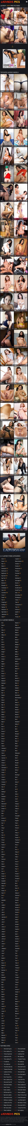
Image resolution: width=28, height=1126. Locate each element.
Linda (3, 1020)
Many (3, 1040)
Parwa (17, 827)
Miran (17, 668)
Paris (17, 825)
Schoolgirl (18, 580)
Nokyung (17, 753)
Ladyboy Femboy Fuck (9, 1071)
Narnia (17, 717)
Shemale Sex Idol (8, 1097)
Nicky (16, 736)
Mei (16, 637)
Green (3, 876)
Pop (16, 868)
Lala (2, 1004)
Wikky (17, 1008)
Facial (3, 597)
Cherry (3, 765)
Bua (2, 743)
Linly (2, 1023)
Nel (16, 729)
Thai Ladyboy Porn (8, 1059)
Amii (2, 644)
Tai (16, 953)
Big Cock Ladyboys (8, 1095)
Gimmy (3, 859)
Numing (17, 774)
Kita (2, 987)
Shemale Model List (22, 1048)
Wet (16, 614)
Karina (3, 965)
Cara (3, 753)
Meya (17, 642)
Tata (17, 963)
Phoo (16, 844)
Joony (3, 943)
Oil (16, 789)
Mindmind (18, 659)
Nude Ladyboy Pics (22, 1084)
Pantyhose (18, 568)
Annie (3, 659)
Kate (2, 972)
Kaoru (3, 963)
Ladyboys (20, 1077)
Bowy (3, 738)
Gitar (3, 864)
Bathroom (4, 571)
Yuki (16, 1037)
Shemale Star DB (8, 1082)
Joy (2, 946)
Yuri (16, 1040)
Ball (2, 685)
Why (16, 1004)
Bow (2, 736)
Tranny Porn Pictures (23, 1107)
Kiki (2, 982)
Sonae (17, 924)
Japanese (4, 614)
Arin (3, 666)
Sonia (17, 926)
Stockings (18, 597)
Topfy (17, 979)
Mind (16, 656)
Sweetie (17, 948)
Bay (2, 697)
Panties (17, 566)
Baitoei (3, 680)
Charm (3, 760)
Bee (3, 704)
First (3, 837)
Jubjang (3, 948)
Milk (16, 649)
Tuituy (17, 982)
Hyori (3, 893)
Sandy (17, 900)
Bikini (3, 580)
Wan (16, 999)
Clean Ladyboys (7, 1110)
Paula (17, 835)
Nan (16, 700)
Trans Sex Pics (21, 1079)
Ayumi (3, 678)
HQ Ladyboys (21, 1061)
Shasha (17, 909)
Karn (3, 967)
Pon (16, 859)
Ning (17, 741)
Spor (16, 934)
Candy (3, 750)
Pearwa (17, 840)
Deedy (3, 799)
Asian (4, 561)
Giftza (3, 854)
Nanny (17, 712)
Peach (17, 837)
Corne (3, 777)
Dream (3, 808)
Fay (2, 832)
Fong (3, 842)
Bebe (3, 702)
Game (3, 847)
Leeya (3, 1011)
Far (2, 830)
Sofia (16, 919)
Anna (3, 656)
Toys (17, 607)
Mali (2, 1033)
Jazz (3, 919)
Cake (3, 745)
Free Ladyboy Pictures (9, 1051)
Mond (17, 678)
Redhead (18, 578)
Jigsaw (3, 936)
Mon (16, 676)
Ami (2, 642)
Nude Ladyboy (7, 1089)
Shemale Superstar (8, 1048)
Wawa (17, 1001)
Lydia (3, 1028)
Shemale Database (8, 1084)
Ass (3, 563)
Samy (17, 897)
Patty (17, 832)
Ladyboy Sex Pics (8, 1102)
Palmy (17, 808)
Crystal (3, 784)
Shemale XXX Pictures (23, 1105)
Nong (16, 755)
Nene (16, 731)
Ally (2, 637)
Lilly (2, 1013)
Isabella (3, 900)
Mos (17, 685)
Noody (17, 762)
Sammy (17, 895)
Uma (16, 984)
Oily (16, 791)
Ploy (17, 854)
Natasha (17, 721)
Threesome (18, 604)
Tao (16, 960)
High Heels (4, 612)
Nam (17, 692)
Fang (3, 827)
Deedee (3, 796)
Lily (2, 1016)
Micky (17, 647)
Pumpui (17, 878)
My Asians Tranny (22, 1102)
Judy (3, 950)
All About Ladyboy (8, 1100)
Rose (17, 888)
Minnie (17, 663)
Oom (16, 801)
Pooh (16, 866)
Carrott (3, 755)
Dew (3, 801)
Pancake (17, 815)
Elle (2, 813)
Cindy (3, 772)
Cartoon (4, 758)
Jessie (3, 931)
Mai (2, 1030)
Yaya (16, 1020)
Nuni (16, 777)
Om (16, 796)
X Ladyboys (6, 1061)
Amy (3, 649)
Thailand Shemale (8, 1069)
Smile (17, 912)
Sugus (17, 936)
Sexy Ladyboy (21, 1051)
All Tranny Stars (7, 1107)
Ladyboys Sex (21, 1054)
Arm (2, 671)
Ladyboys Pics (8, 1124)
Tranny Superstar (8, 1054)
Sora (16, 931)
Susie (17, 943)
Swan (17, 946)
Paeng (17, 803)
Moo (17, 683)
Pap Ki (17, 820)
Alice (3, 630)
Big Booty (4, 573)
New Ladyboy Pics (8, 1079)
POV (17, 575)
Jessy (3, 934)
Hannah (3, 883)
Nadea (17, 688)
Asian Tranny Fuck (22, 1095)
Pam (16, 811)
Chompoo (4, 767)
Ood (16, 799)
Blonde (3, 583)
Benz (3, 719)
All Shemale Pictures (9, 1092)
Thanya (17, 967)
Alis (3, 632)
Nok (16, 750)
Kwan (3, 994)
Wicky (17, 1006)
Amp (3, 647)
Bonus (3, 731)
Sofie (16, 922)
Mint (17, 666)
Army (3, 673)
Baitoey (3, 683)
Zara (16, 1042)
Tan (16, 958)
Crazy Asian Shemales (23, 1087)
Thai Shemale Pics (22, 1069)
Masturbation (19, 561)
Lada (3, 1001)
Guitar (3, 878)
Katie (3, 975)
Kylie (2, 996)
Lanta (3, 1006)
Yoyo (17, 1030)
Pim (16, 849)
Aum (3, 676)
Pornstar (18, 573)
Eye (3, 823)
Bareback (4, 568)
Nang (16, 707)
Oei (16, 784)
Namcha (17, 695)
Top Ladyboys (7, 1064)
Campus (3, 748)
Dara (3, 789)
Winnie (17, 1013)
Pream (17, 873)
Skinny (17, 585)
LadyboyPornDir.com (8, 1056)
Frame (3, 844)
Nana (17, 702)
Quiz (17, 881)
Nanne (17, 709)
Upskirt (17, 612)
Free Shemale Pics (22, 1074)
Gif (2, 849)
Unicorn (17, 989)
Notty (17, 770)
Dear (3, 794)
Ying (16, 1023)
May (17, 625)
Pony (16, 864)
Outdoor (17, 563)
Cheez (3, 762)
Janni (3, 914)
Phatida (17, 842)
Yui (16, 1035)
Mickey (17, 644)
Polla (16, 856)
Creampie (4, 587)
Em (2, 815)
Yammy (17, 1018)
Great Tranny (7, 1087)
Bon (3, 729)
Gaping (4, 607)
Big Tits (4, 578)
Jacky (3, 907)
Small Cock (18, 587)
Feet (3, 599)
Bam (3, 690)
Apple (3, 663)
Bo (2, 724)
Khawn (3, 979)
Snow (17, 914)
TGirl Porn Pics (21, 1082)
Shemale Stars (21, 1071)
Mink (16, 661)
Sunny (17, 941)
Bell (3, 709)
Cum (3, 590)
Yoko (17, 1028)
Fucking (4, 604)
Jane (3, 912)
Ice (2, 895)
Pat (16, 830)
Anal (3, 558)
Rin (16, 883)
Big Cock (4, 575)
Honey (3, 890)
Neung (17, 733)
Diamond (4, 803)
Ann (2, 654)
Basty (3, 695)
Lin (2, 1018)
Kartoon (4, 970)
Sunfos (17, 938)
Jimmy (3, 938)
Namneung (18, 697)
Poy (16, 871)
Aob (2, 661)
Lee (3, 1008)
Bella (3, 712)
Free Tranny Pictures (8, 1077)
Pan (16, 813)
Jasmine (4, 917)
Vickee (17, 992)
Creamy (4, 782)
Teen (17, 602)
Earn (2, 811)
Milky (16, 651)
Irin (2, 897)
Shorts (17, 583)
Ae (2, 622)
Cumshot (4, 592)
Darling (3, 791)
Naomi (17, 714)
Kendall (3, 977)
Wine (17, 1011)
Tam (16, 955)
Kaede (3, 958)
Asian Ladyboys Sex (22, 1092)
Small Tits (18, 590)
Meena (17, 635)
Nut (16, 779)
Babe (3, 566)
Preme (17, 876)
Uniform (17, 609)
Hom (3, 888)
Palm (17, 806)
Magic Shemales (8, 1105)
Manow (3, 1037)
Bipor (3, 721)
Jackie (3, 905)
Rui (16, 890)
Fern (3, 835)
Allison (3, 635)
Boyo (3, 741)
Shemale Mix (21, 1064)
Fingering (4, 602)
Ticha (17, 970)
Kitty (3, 989)
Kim (2, 984)
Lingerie (18, 558)
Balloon (3, 688)
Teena (17, 965)
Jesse (3, 929)
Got (3, 871)
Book (3, 733)
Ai (2, 627)
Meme (17, 639)
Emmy (3, 820)
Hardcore (4, 609)
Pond (17, 861)
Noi (16, 748)
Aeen (3, 625)
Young (17, 616)
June (3, 953)
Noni (16, 758)
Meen (17, 632)
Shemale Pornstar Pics (23, 1066)
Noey (16, 745)
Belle (3, 714)
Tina (16, 972)
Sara (17, 902)
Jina (3, 941)
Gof (2, 868)
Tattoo (17, 599)
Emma (3, 818)
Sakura (17, 893)
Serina (17, 907)
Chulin (3, 770)
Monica (17, 680)
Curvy (3, 595)
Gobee (3, 866)
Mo (16, 671)
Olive (16, 794)
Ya (16, 1016)
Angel (3, 651)
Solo (17, 592)
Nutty (17, 782)
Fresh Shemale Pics (22, 1097)
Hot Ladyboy (21, 1110)
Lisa (3, 1025)
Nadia (17, 690)
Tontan (17, 977)
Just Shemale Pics (22, 1100)
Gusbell (3, 881)
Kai (2, 960)
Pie (16, 847)
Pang (16, 818)
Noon (17, 767)
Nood (16, 760)
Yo (16, 1025)
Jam (2, 909)
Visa (16, 994)
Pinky (17, 852)
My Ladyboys (21, 1056)
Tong (16, 975)
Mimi (17, 654)
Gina (2, 861)
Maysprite (18, 627)
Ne (16, 726)
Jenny (3, 926)
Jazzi (3, 922)
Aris (2, 668)
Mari (3, 1042)
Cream (3, 779)
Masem (17, 622)
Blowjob (4, 585)
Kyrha (3, 999)
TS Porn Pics (7, 1074)
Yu (16, 1033)
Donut (3, 806)
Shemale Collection (22, 1089)
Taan (16, 950)
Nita (16, 743)
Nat (16, 719)
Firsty (3, 840)
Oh (16, 786)
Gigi (2, 856)
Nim (16, 738)
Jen (2, 924)
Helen (3, 885)
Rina (16, 885)
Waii (16, 996)
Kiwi (2, 992)
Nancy (17, 704)
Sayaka (17, 905)
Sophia (17, 929)
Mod (16, 673)
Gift (3, 852)
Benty (3, 717)
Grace (3, 873)
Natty (17, 724)
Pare (16, 823)
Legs (3, 616)
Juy (2, 955)
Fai (2, 825)
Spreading (18, 595)
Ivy (2, 902)
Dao (3, 786)
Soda (17, 917)
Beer (3, 707)
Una (16, 987)
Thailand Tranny (21, 1059)
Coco (3, 774)
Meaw (17, 630)
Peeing (17, 571)
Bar (3, 692)
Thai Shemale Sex (8, 1066)
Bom (3, 726)
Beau (3, 700)
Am (2, 639)
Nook (16, 765)
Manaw (3, 1035)
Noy (16, 772)
